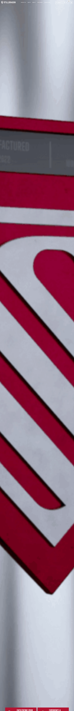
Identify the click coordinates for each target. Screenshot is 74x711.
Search (59, 2)
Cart (67, 2)
